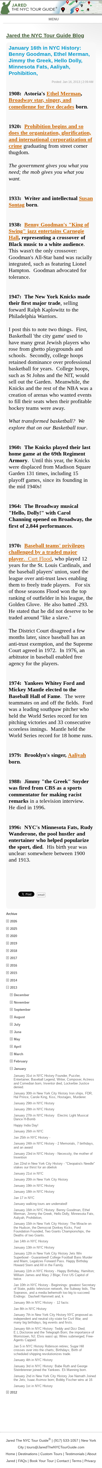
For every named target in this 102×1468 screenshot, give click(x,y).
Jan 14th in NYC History (31, 1241)
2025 (13, 929)
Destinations (27, 1454)
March (18, 1054)
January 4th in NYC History (33, 1360)
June (17, 1032)
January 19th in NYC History (34, 1186)
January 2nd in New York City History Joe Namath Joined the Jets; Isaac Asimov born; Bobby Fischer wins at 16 (55, 1378)
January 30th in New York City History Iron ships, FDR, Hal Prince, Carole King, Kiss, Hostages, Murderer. (53, 1095)
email (41, 894)
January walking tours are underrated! (40, 1204)
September (22, 1010)
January (20, 1069)
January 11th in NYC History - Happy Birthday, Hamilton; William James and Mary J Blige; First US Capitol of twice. (54, 1275)
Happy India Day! (26, 1125)
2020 (13, 936)
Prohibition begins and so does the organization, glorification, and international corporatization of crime (50, 136)
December (21, 995)
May (17, 1039)
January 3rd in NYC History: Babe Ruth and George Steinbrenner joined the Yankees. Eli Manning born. (50, 1368)
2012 (13, 1392)
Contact (63, 1461)
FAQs (22, 1461)
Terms (76, 1461)
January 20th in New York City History (41, 1179)
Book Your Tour (42, 1461)
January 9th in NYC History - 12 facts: (41, 1302)
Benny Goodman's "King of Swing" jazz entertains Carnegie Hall (49, 231)
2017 (13, 958)
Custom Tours (51, 1454)
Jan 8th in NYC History (30, 1309)
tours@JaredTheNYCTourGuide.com (55, 1447)
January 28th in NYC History (34, 1109)
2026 (13, 921)
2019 (13, 943)
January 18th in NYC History (34, 1191)
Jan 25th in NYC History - (32, 1137)
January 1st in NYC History (33, 1386)
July (17, 1024)
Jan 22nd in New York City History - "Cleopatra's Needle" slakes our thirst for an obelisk (54, 1165)
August (19, 1017)
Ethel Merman (64, 93)
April (17, 1047)
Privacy (90, 1461)
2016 (13, 965)
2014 (13, 980)
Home (10, 1454)
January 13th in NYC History (34, 1247)
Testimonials (74, 1454)
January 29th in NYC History (34, 1103)
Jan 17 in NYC (24, 1198)
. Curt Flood (47, 552)
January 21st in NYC (28, 1173)
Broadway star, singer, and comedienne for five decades (41, 103)
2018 (13, 951)
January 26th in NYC (28, 1131)
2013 (13, 987)
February (20, 1061)
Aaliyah (77, 755)
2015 (13, 973)
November (21, 1002)
